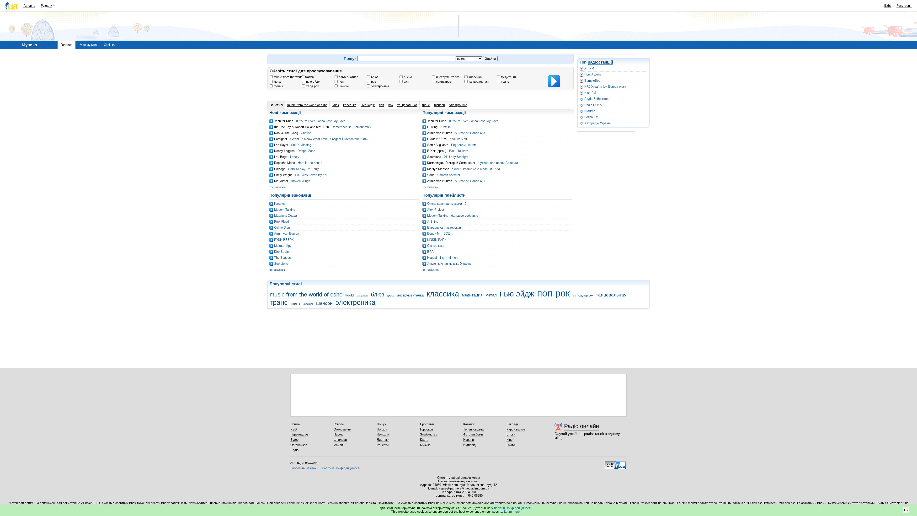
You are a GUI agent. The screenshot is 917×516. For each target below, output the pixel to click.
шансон (343, 86)
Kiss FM (590, 93)
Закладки (513, 424)
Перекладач (299, 434)
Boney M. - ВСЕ (438, 233)
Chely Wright (283, 175)
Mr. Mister (281, 181)
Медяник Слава (285, 215)
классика (475, 77)
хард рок (312, 86)
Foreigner (280, 139)
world (309, 77)
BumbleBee (592, 80)
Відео (294, 439)
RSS (293, 429)
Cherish (306, 133)
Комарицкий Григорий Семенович (451, 163)
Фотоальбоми (473, 434)
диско (407, 77)
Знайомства (428, 434)
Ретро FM (591, 117)
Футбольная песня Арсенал (498, 163)
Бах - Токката (459, 151)
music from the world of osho (293, 77)
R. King (432, 127)
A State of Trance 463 (470, 133)
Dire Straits (282, 251)
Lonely (294, 157)
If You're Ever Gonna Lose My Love (320, 121)
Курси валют (515, 429)
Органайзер (298, 445)
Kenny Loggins (284, 151)
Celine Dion (282, 227)
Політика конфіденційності (341, 468)
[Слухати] (554, 81)
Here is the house (310, 163)
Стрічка (109, 45)
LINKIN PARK (437, 240)
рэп (406, 81)
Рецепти (383, 445)
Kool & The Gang (286, 133)
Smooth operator (448, 175)
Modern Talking (284, 209)
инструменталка (447, 77)
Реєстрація (904, 5)
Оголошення (343, 429)
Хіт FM (589, 68)
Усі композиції (277, 187)
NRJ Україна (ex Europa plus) (605, 86)
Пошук (381, 424)
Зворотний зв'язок (303, 468)
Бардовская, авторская (444, 227)
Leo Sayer (281, 145)
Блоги (510, 434)
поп (341, 81)
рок (373, 81)
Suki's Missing (301, 145)
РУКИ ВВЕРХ (437, 139)
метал (278, 81)
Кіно (509, 439)
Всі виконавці (277, 269)
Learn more (512, 511)
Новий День (592, 74)
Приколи (383, 434)
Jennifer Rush (283, 121)
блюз (374, 77)
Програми (427, 424)
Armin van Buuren (439, 133)
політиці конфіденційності (512, 508)
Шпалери (340, 439)
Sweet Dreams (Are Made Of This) (476, 169)
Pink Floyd (281, 221)
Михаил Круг (283, 245)
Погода (382, 429)
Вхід (887, 5)
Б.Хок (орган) (436, 151)
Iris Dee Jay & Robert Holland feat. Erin (301, 127)
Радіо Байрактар (596, 99)
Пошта (295, 424)
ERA (430, 251)
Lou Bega (280, 157)
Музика (425, 445)
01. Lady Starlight (456, 157)
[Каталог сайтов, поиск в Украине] (615, 463)
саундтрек (443, 81)
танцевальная (478, 81)
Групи (510, 445)
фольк (278, 86)
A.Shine (432, 221)
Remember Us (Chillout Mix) (351, 127)
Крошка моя (458, 139)
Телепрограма (473, 429)
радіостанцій (600, 62)
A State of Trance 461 (470, 181)
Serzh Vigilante (437, 145)
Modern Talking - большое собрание (452, 215)
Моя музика (88, 45)
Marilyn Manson (438, 169)
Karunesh (280, 203)
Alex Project (435, 209)
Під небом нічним (463, 145)
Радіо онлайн (581, 426)
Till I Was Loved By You (311, 175)
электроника (379, 86)
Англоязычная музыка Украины (449, 263)
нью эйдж (312, 81)
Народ (338, 434)
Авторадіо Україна (597, 123)
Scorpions (434, 157)
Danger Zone (306, 151)
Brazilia (445, 127)
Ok (906, 510)
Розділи (46, 5)
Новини (468, 439)
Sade (430, 175)
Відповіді (469, 445)
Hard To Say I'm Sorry (303, 169)
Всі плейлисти (430, 269)
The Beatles (282, 257)
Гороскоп (426, 429)
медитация (508, 77)
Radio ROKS (593, 105)
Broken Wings (300, 181)
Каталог (469, 424)
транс (504, 81)
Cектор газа (435, 245)
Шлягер (589, 111)
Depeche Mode (284, 163)
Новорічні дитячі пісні (442, 257)
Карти (424, 439)
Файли (338, 445)
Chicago (279, 169)
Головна (29, 5)
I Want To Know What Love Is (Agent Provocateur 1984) (329, 139)
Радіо (294, 450)
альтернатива (348, 77)
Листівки (383, 439)
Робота (339, 424)
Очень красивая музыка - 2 (446, 203)
